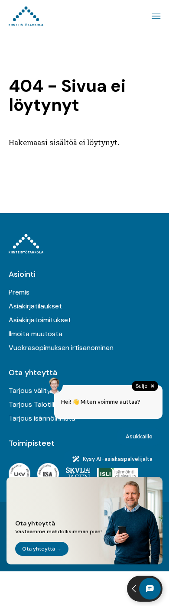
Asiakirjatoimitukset (40, 319)
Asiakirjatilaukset (35, 306)
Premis (19, 292)
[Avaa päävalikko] (155, 16)
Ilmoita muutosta (35, 333)
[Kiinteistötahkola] (26, 16)
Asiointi (22, 274)
